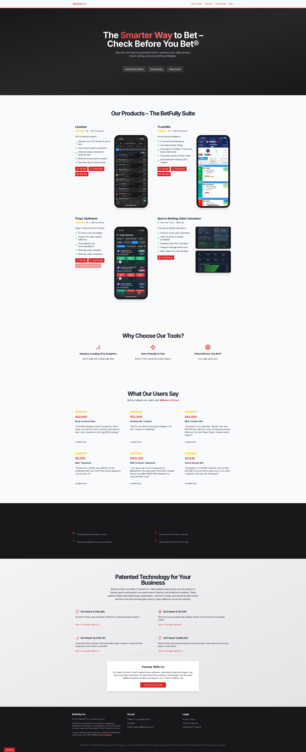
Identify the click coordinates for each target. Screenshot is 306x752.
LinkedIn (131, 723)
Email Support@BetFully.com (140, 727)
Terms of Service (190, 723)
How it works (196, 4)
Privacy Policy (189, 719)
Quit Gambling (106, 735)
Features (208, 4)
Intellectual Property (192, 727)
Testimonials (220, 4)
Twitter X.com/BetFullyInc (139, 719)
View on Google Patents (86, 624)
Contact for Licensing (153, 685)
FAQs (231, 4)
